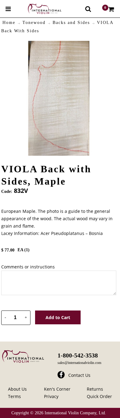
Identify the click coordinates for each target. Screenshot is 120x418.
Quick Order (99, 396)
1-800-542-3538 (78, 355)
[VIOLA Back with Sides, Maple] (58, 44)
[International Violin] (39, 8)
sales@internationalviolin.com (79, 363)
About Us (17, 389)
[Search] (88, 9)
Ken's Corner (57, 389)
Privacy (51, 396)
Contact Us (79, 375)
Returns (95, 389)
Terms (14, 396)
